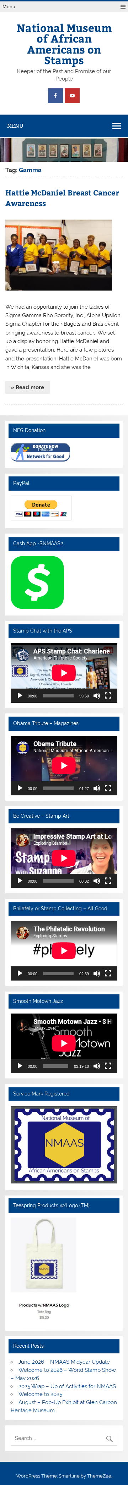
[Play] (19, 695)
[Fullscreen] (108, 695)
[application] (64, 673)
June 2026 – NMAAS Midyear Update (64, 1362)
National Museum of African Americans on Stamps (64, 43)
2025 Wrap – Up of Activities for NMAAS (67, 1386)
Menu (8, 6)
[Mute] (96, 695)
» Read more (27, 387)
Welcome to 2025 (40, 1394)
